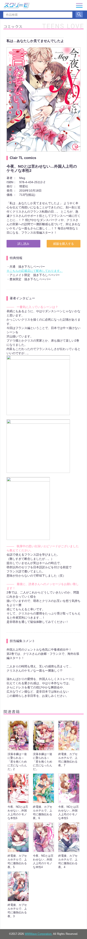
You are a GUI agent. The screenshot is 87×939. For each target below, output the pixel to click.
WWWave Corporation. (38, 933)
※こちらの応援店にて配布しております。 (35, 270)
